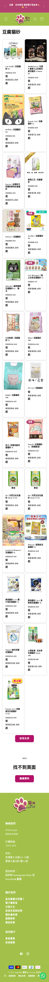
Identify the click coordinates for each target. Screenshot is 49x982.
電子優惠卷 (11, 903)
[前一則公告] (5, 6)
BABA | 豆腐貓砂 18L (12, 396)
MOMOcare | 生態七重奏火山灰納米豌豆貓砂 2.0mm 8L (35, 70)
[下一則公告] (44, 6)
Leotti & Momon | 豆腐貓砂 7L (13, 551)
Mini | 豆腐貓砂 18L (34, 339)
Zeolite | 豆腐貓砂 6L (35, 237)
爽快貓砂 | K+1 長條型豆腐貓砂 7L (35, 602)
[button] (6, 19)
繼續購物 (24, 778)
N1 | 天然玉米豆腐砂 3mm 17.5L (12, 497)
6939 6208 (11, 834)
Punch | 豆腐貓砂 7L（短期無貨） (35, 446)
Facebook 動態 (13, 879)
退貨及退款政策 (13, 911)
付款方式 (10, 907)
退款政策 (12, 976)
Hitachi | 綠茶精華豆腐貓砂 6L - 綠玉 (13, 288)
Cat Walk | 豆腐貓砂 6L (13, 68)
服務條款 (10, 918)
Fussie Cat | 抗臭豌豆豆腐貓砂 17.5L (12, 711)
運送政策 (10, 922)
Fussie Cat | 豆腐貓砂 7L (35, 122)
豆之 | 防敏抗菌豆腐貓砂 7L (12, 446)
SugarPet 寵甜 (20, 972)
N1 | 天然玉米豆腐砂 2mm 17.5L (35, 497)
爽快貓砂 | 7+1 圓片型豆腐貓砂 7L (12, 601)
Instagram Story (22, 875)
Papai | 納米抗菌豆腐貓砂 (12, 651)
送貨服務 (10, 942)
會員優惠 (10, 938)
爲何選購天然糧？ (15, 899)
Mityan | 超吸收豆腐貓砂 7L (35, 546)
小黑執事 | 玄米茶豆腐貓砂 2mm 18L (35, 653)
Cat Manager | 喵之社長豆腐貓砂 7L (36, 276)
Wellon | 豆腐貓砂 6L (13, 131)
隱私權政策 (11, 915)
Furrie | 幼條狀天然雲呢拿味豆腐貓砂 (12, 186)
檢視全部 (24, 738)
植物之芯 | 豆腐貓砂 (35, 181)
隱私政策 (21, 976)
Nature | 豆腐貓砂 (13, 237)
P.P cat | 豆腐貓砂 (35, 388)
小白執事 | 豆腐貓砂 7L (12, 339)
